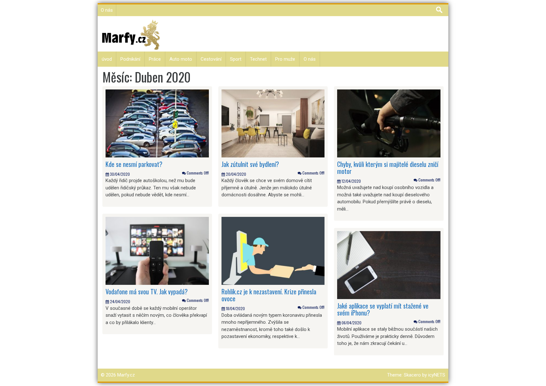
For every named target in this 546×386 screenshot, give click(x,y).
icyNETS (436, 375)
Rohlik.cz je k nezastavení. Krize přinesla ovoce (268, 295)
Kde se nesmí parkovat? (134, 164)
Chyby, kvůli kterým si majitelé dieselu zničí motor (387, 167)
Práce (155, 59)
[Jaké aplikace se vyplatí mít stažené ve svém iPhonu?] (388, 264)
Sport (235, 59)
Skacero (412, 375)
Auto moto (180, 59)
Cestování (211, 59)
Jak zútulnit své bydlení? (250, 164)
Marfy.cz (126, 375)
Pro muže (285, 59)
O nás (107, 10)
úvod (107, 59)
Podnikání (130, 59)
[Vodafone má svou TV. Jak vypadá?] (157, 251)
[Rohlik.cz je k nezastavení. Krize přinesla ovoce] (273, 251)
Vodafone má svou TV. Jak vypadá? (147, 291)
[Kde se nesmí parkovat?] (157, 123)
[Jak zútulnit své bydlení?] (273, 123)
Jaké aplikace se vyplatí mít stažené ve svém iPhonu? (382, 309)
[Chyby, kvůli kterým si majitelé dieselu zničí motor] (388, 123)
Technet (258, 59)
